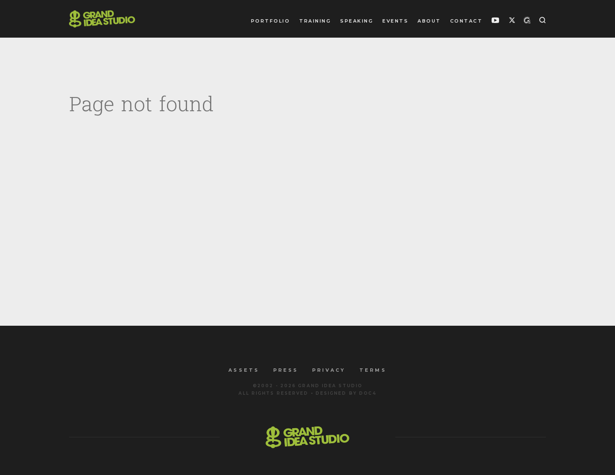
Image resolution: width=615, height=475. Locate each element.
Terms (372, 370)
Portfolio (270, 21)
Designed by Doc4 (346, 393)
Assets (243, 370)
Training (315, 21)
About (429, 21)
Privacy (329, 370)
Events (395, 21)
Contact (466, 21)
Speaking (356, 21)
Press (285, 370)
